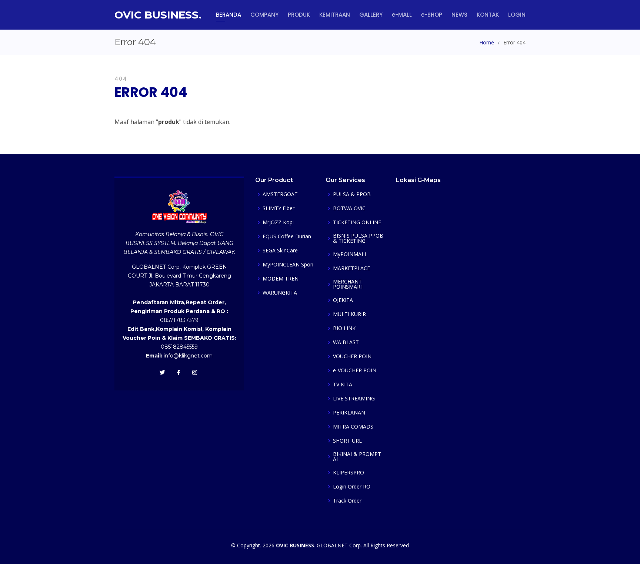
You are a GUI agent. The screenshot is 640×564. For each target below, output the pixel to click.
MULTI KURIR (349, 314)
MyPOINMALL (350, 254)
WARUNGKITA (280, 292)
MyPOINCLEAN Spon (288, 264)
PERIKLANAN (349, 412)
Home (486, 42)
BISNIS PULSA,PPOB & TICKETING (358, 238)
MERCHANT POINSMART (348, 284)
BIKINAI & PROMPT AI (357, 456)
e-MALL (402, 15)
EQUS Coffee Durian (287, 236)
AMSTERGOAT (280, 194)
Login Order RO (351, 486)
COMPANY (264, 15)
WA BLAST (346, 342)
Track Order (347, 500)
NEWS (459, 15)
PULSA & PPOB (352, 194)
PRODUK (299, 15)
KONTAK (488, 15)
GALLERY (371, 15)
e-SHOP (431, 15)
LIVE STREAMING (354, 398)
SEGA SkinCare (280, 250)
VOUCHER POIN (352, 356)
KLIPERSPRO (348, 472)
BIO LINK (344, 328)
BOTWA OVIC (349, 208)
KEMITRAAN (334, 15)
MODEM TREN (281, 278)
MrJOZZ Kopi (278, 222)
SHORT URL (347, 440)
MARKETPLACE (351, 268)
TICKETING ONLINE (357, 222)
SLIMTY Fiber (278, 208)
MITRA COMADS (353, 426)
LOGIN (517, 15)
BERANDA (228, 15)
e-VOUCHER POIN (354, 370)
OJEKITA (343, 300)
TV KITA (342, 384)
